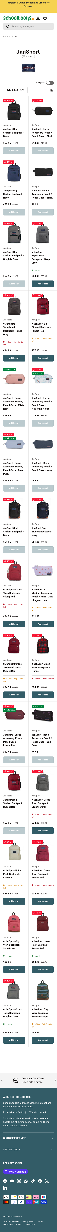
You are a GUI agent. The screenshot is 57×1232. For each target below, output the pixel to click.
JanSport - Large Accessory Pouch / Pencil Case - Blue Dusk (13, 468)
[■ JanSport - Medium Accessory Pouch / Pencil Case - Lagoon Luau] (43, 571)
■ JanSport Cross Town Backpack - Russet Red (12, 667)
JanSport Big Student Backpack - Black (13, 133)
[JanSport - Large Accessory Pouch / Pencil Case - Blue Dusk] (14, 444)
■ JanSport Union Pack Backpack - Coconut (12, 874)
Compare (40, 82)
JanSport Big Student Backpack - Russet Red (13, 803)
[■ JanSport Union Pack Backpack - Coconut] (14, 851)
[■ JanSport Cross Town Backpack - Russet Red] (14, 645)
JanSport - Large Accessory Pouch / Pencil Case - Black (42, 133)
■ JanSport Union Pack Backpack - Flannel (41, 667)
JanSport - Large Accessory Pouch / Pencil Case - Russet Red (13, 740)
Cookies (40, 1222)
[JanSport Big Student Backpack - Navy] (14, 171)
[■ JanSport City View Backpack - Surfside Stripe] (43, 990)
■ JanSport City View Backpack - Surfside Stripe (41, 1013)
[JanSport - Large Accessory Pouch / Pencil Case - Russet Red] (14, 716)
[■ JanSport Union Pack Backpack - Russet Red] (43, 922)
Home (5, 36)
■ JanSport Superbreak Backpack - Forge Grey (12, 329)
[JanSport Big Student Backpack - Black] (14, 110)
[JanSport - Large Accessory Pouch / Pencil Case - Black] (43, 110)
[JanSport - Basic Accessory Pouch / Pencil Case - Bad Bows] (43, 716)
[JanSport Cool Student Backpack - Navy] (43, 509)
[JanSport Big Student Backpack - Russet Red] (14, 781)
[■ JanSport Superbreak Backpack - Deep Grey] (43, 233)
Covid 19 (19, 1224)
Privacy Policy (27, 1222)
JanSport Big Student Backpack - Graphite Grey (13, 256)
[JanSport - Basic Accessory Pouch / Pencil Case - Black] (43, 171)
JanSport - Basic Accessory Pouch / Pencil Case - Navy (42, 467)
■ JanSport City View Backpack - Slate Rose (12, 945)
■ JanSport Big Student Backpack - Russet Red (42, 327)
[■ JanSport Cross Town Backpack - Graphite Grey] (43, 781)
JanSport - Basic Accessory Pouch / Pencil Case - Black (42, 194)
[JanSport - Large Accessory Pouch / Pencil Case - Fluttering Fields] (43, 379)
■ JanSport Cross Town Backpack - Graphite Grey (41, 803)
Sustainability (31, 1224)
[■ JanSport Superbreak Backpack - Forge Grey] (14, 305)
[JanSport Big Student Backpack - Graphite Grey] (14, 233)
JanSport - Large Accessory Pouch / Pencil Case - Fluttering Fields (42, 403)
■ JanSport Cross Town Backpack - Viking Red (12, 593)
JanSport (14, 36)
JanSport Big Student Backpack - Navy (13, 194)
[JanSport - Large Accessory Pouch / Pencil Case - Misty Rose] (14, 379)
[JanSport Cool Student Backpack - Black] (14, 509)
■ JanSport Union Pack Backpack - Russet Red (41, 945)
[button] (44, 18)
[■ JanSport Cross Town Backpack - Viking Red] (14, 571)
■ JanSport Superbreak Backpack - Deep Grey (41, 257)
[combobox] (28, 26)
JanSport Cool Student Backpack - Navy (42, 532)
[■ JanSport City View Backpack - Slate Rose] (14, 922)
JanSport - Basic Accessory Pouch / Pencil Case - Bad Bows (42, 740)
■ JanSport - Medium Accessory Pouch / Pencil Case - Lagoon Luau (42, 595)
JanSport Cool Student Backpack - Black (13, 532)
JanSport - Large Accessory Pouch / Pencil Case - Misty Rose (13, 403)
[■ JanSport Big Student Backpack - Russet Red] (43, 305)
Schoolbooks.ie (15, 1217)
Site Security (8, 1224)
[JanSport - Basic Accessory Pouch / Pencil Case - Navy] (43, 444)
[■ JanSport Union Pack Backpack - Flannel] (43, 645)
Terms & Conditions (11, 1222)
